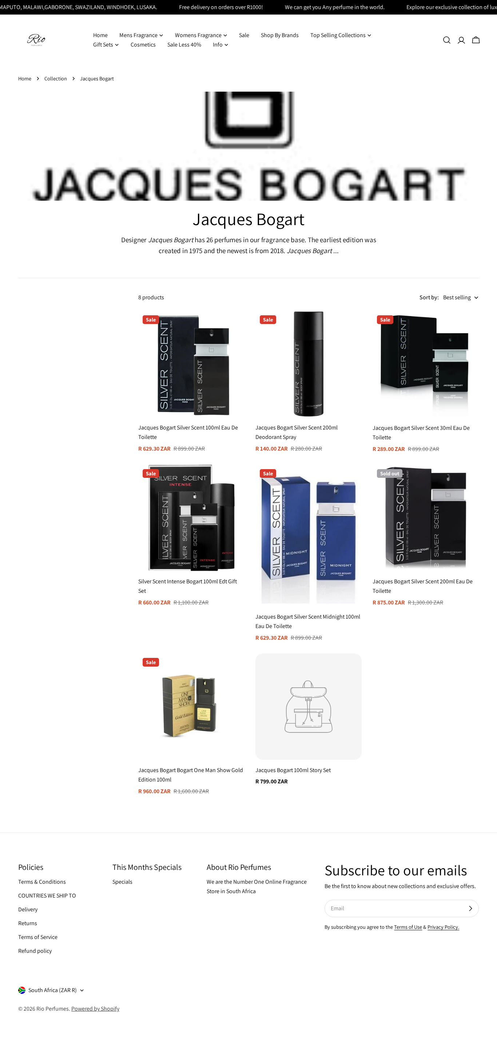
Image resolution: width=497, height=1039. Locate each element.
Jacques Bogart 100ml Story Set (293, 770)
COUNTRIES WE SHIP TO (47, 895)
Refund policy (35, 951)
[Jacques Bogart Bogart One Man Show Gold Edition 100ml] (191, 707)
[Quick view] (234, 327)
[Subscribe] (470, 908)
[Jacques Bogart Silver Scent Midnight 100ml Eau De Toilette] (308, 535)
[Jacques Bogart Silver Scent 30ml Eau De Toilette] (426, 364)
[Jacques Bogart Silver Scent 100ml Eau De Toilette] (191, 364)
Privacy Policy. (443, 926)
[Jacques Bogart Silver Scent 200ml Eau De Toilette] (426, 518)
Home (24, 78)
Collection (55, 78)
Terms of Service (37, 937)
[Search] (447, 40)
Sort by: (429, 297)
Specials (122, 882)
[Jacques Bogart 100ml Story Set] (308, 707)
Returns (27, 923)
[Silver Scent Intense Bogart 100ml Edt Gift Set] (191, 518)
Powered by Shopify (95, 1008)
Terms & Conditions (42, 882)
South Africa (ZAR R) (52, 990)
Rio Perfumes (52, 1008)
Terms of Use (408, 926)
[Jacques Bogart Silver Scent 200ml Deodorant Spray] (308, 364)
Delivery (27, 909)
